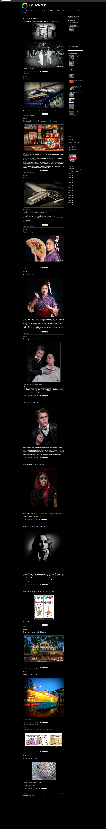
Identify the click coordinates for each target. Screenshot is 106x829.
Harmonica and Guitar (30, 178)
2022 (70, 180)
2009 (70, 202)
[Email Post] (40, 71)
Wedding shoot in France (31, 18)
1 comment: (36, 519)
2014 (70, 194)
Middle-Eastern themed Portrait (33, 464)
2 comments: (36, 267)
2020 (70, 183)
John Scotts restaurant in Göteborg (34, 632)
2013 (70, 195)
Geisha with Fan (28, 232)
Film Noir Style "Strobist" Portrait (34, 526)
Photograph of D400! (30, 758)
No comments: (36, 71)
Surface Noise (76, 26)
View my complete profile (73, 22)
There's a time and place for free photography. (38, 730)
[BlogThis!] (44, 71)
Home (23, 10)
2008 (70, 204)
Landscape (46, 10)
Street (70, 10)
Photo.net (71, 139)
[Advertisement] (77, 126)
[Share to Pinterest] (47, 71)
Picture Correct (72, 147)
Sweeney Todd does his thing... (33, 339)
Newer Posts (26, 793)
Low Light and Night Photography (37, 668)
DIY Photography (72, 149)
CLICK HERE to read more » (28, 68)
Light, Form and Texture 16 (77, 56)
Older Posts (62, 793)
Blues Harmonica (28, 79)
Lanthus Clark (72, 20)
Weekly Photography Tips (74, 142)
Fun (27, 626)
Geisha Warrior (28, 274)
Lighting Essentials (72, 146)
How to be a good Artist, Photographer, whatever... (39, 591)
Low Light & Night (39, 10)
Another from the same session (77, 87)
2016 (70, 190)
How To (79, 10)
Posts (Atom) (31, 795)
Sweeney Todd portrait (30, 402)
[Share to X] (45, 71)
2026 (70, 166)
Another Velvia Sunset (78, 80)
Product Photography (30, 115)
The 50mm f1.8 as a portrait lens (78, 62)
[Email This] (42, 71)
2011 (70, 199)
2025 (70, 175)
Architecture (64, 10)
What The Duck (59, 746)
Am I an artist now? (78, 92)
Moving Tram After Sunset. (32, 674)
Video (29, 12)
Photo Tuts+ (71, 150)
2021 (70, 182)
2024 (70, 177)
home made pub (33, 159)
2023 (70, 178)
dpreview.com (71, 140)
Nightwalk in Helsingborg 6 (77, 105)
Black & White (57, 10)
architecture (29, 668)
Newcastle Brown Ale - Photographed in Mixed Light (40, 121)
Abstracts (74, 10)
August (71, 168)
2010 (70, 200)
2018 (70, 187)
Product (32, 10)
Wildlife (51, 10)
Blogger (58, 820)
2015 (70, 192)
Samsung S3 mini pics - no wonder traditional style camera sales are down (77, 113)
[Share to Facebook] (46, 71)
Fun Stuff (24, 12)
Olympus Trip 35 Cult (78, 98)
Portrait (27, 10)
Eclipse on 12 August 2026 (75, 171)
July (71, 173)
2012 (70, 197)
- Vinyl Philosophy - (73, 25)
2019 (70, 185)
